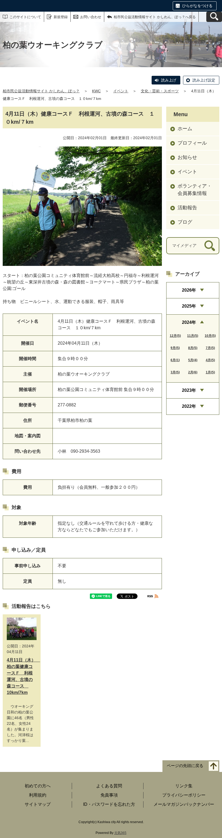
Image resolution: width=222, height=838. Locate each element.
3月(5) (175, 372)
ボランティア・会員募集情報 (195, 189)
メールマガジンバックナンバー (184, 804)
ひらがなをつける (197, 6)
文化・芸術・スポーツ (160, 91)
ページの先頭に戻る (185, 765)
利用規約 (37, 795)
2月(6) (192, 372)
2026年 (189, 290)
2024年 (189, 322)
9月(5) (175, 348)
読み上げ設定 (203, 80)
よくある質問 (109, 786)
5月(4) (192, 360)
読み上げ (168, 80)
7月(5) (210, 348)
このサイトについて (25, 17)
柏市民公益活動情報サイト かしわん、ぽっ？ (41, 91)
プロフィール (192, 143)
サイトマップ (38, 804)
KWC (96, 91)
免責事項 (109, 795)
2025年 (189, 306)
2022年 (189, 406)
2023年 (189, 390)
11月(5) (192, 336)
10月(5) (210, 336)
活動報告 (187, 207)
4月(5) (210, 360)
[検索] (210, 246)
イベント (120, 91)
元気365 (120, 833)
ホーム (185, 128)
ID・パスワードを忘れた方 (109, 804)
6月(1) (175, 360)
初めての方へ (38, 786)
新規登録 (61, 17)
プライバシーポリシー (183, 795)
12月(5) (175, 336)
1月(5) (210, 372)
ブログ (185, 222)
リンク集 (183, 786)
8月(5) (192, 348)
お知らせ (187, 157)
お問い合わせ (90, 17)
